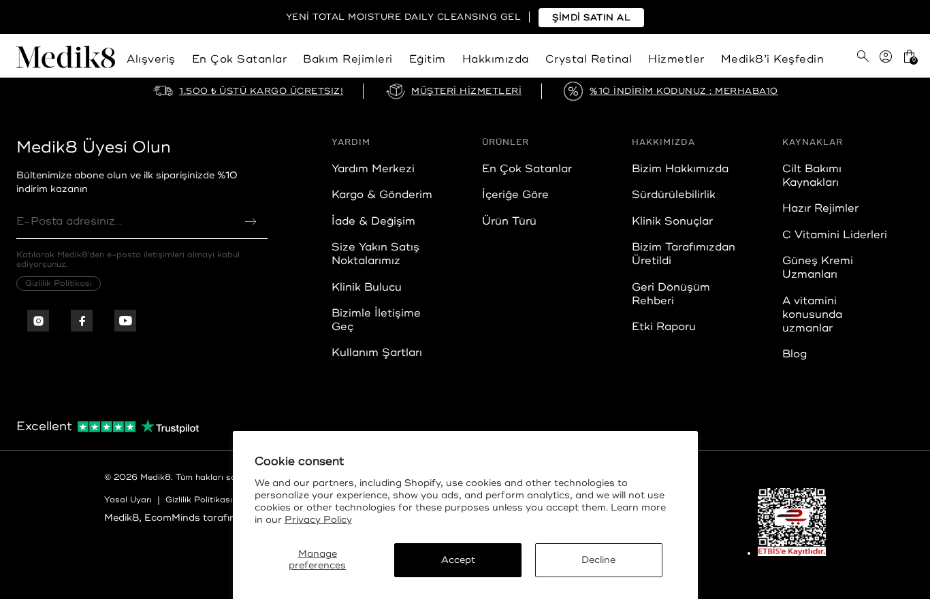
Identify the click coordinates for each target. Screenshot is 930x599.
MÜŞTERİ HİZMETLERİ (466, 91)
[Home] (65, 62)
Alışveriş (151, 59)
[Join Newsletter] (251, 221)
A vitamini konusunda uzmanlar (812, 314)
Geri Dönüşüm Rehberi (671, 294)
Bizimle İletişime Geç (376, 320)
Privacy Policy (318, 519)
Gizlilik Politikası (58, 283)
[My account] (885, 61)
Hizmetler (676, 59)
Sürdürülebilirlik (674, 194)
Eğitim (427, 59)
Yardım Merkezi (373, 169)
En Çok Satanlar (239, 59)
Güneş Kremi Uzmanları (817, 267)
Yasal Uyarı (128, 500)
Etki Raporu (664, 327)
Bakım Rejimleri (348, 59)
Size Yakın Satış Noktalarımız (375, 254)
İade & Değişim (373, 221)
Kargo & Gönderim (382, 194)
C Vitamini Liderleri (834, 235)
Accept (458, 560)
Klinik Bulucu (367, 287)
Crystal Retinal (588, 59)
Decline (598, 560)
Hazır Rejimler (820, 208)
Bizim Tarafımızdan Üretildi (683, 254)
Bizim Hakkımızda (680, 169)
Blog (794, 354)
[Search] (863, 56)
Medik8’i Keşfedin (772, 59)
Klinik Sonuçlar (672, 221)
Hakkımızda (495, 59)
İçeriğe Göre (515, 194)
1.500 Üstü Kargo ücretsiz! (261, 91)
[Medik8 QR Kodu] (792, 522)
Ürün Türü (509, 221)
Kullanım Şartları (377, 352)
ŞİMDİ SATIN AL (591, 17)
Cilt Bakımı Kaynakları (811, 175)
